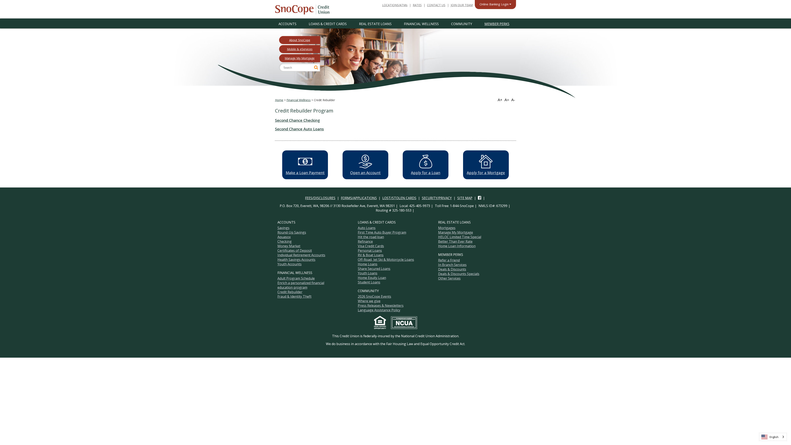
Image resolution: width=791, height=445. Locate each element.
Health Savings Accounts (296, 259)
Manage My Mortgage (300, 58)
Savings (283, 228)
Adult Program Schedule (296, 278)
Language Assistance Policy (379, 310)
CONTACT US (436, 5)
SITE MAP (464, 198)
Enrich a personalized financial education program (300, 285)
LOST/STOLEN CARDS (399, 198)
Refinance (365, 241)
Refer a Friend (449, 260)
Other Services (449, 278)
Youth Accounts (289, 264)
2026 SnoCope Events (374, 296)
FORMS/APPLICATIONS (359, 198)
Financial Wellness (421, 24)
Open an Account (365, 172)
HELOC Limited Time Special (459, 237)
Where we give (369, 301)
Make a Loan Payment (305, 172)
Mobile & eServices (299, 49)
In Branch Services (452, 264)
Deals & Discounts (452, 269)
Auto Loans (367, 228)
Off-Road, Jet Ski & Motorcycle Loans (386, 259)
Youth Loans (367, 273)
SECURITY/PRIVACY (437, 198)
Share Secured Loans (374, 268)
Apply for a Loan (425, 172)
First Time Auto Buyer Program (382, 232)
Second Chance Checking (297, 120)
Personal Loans (370, 250)
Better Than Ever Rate (455, 241)
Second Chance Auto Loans (299, 128)
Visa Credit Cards (371, 246)
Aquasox (284, 237)
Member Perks (496, 24)
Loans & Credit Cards (328, 24)
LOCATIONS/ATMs (394, 5)
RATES (417, 5)
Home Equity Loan (372, 277)
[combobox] (773, 437)
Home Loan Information (457, 246)
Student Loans (369, 282)
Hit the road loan (371, 237)
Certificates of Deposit (294, 250)
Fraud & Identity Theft (294, 296)
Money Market (288, 246)
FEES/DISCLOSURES (320, 198)
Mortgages (446, 228)
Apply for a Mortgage (486, 172)
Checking (284, 241)
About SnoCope (299, 40)
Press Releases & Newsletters (381, 305)
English (774, 437)
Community (461, 24)
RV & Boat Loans (371, 255)
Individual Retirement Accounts (301, 255)
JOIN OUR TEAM (462, 5)
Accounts (287, 24)
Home (279, 100)
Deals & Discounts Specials (458, 274)
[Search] (316, 67)
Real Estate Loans (375, 24)
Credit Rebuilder (289, 292)
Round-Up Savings (291, 232)
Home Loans (367, 264)
